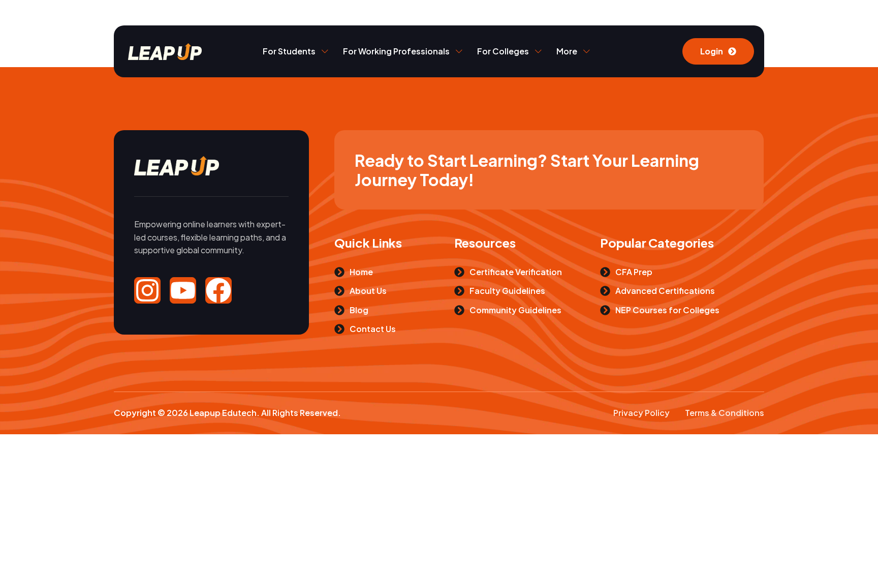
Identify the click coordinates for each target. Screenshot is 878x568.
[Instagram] (147, 290)
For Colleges (503, 51)
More (566, 51)
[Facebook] (218, 290)
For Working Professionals (396, 51)
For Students (289, 51)
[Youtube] (183, 290)
